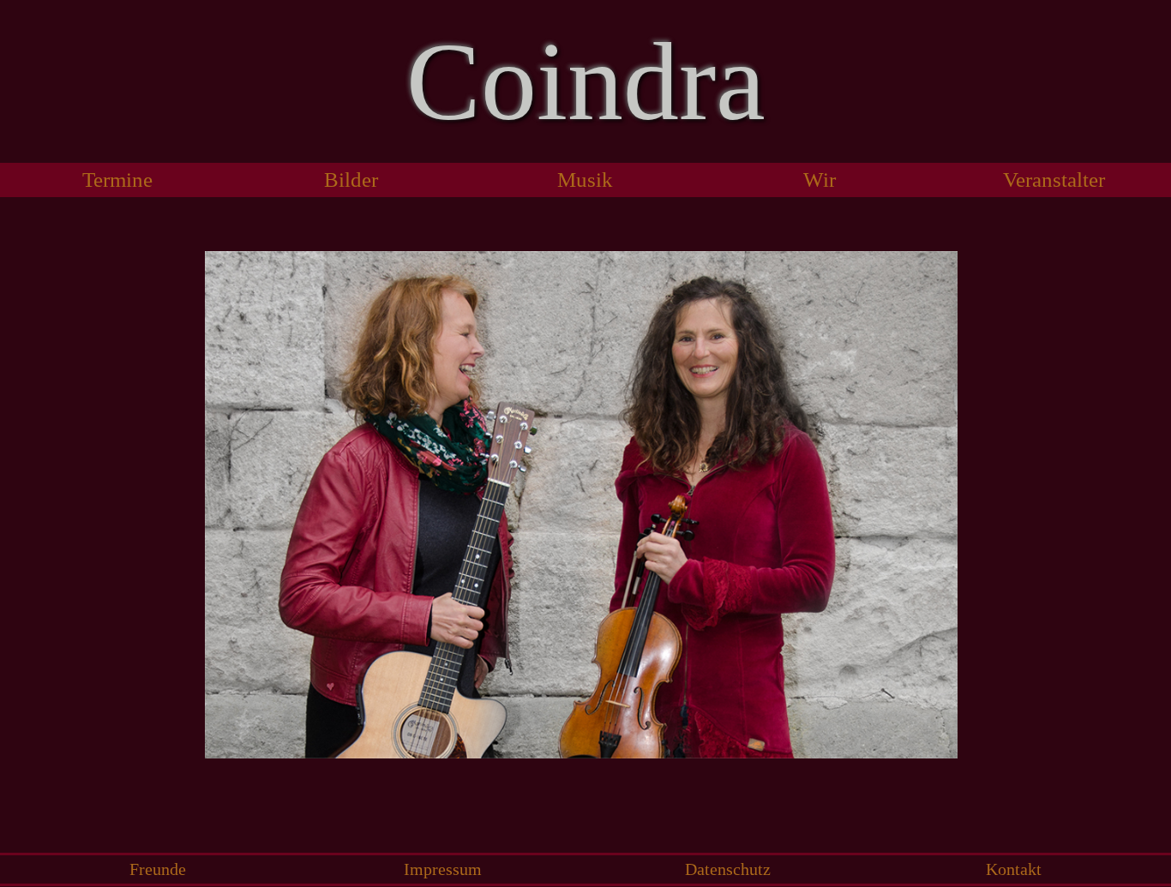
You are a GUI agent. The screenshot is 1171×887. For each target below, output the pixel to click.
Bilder (351, 179)
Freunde (157, 869)
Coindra (586, 81)
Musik (585, 179)
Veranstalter (1054, 179)
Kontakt (1014, 869)
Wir (819, 179)
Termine (117, 179)
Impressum (443, 869)
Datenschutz (728, 869)
